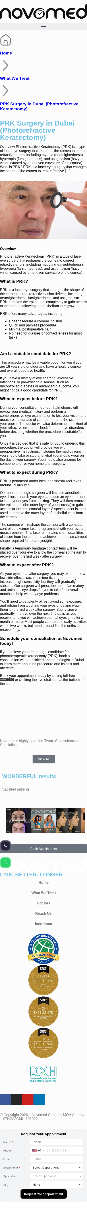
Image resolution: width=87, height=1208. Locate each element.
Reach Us (43, 913)
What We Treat (14, 78)
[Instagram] (16, 1099)
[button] (43, 26)
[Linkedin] (39, 1099)
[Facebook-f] (5, 1099)
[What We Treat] (5, 65)
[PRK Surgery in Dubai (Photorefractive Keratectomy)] (5, 90)
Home (6, 53)
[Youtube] (27, 1099)
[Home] (5, 40)
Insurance (43, 924)
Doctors (43, 903)
